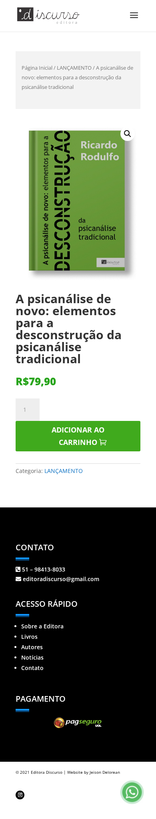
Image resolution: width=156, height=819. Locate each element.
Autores (32, 647)
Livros (29, 636)
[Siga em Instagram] (20, 795)
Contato (32, 668)
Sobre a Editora (42, 626)
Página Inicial (37, 67)
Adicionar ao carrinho (78, 436)
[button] (127, 134)
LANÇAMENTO (74, 67)
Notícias (32, 657)
